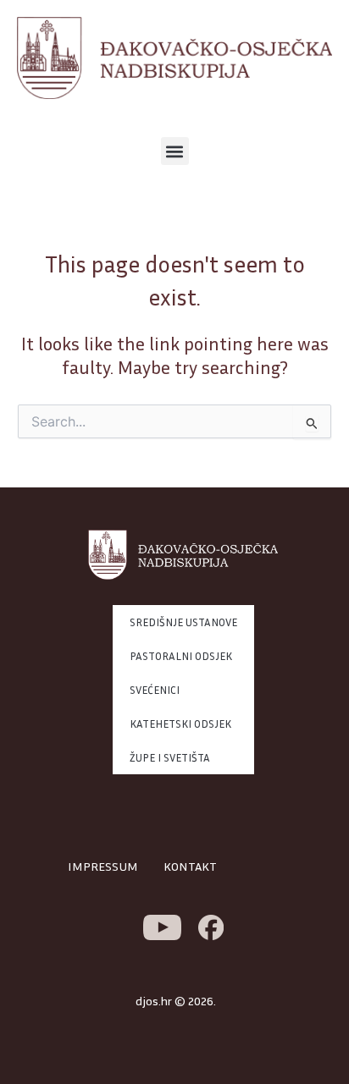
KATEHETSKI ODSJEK (180, 723)
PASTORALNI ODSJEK (181, 656)
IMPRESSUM (103, 866)
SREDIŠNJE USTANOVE (183, 622)
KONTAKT (190, 866)
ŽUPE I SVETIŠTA (170, 757)
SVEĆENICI (155, 689)
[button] (175, 151)
